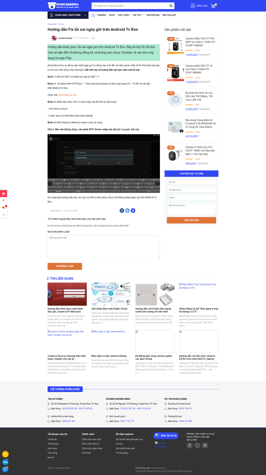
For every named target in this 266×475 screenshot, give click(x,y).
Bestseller (169, 15)
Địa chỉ (51, 457)
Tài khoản (52, 439)
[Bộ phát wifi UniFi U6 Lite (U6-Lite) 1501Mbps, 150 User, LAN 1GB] (175, 99)
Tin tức (137, 15)
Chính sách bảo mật (91, 439)
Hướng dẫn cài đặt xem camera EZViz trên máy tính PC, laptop (197, 357)
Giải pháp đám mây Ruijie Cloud (109, 308)
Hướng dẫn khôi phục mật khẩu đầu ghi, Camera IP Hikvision (65, 310)
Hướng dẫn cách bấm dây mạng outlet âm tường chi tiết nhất (153, 310)
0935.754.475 (185, 408)
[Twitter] (127, 210)
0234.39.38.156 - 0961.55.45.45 (77, 408)
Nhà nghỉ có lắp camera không (108, 355)
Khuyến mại (153, 15)
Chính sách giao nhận (92, 448)
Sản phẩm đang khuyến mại (129, 439)
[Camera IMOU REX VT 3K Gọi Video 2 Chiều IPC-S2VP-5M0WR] (175, 72)
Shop (112, 15)
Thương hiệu (122, 453)
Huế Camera (63, 5)
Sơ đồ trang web (142, 468)
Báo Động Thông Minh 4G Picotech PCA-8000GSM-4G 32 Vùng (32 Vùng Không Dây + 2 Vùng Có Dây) (200, 124)
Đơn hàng (52, 448)
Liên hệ (119, 444)
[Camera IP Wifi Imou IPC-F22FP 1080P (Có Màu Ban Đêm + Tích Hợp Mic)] (175, 154)
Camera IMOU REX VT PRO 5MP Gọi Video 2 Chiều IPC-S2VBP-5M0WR (200, 42)
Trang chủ (52, 24)
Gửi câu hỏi (191, 220)
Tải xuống (52, 453)
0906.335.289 (185, 421)
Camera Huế (65, 38)
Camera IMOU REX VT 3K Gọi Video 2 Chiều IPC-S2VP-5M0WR (199, 69)
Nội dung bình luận (59, 232)
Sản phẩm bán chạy (125, 448)
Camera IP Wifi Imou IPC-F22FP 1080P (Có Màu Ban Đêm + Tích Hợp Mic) (200, 151)
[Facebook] (122, 210)
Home (93, 15)
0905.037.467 (68, 421)
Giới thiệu (123, 15)
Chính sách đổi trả (90, 444)
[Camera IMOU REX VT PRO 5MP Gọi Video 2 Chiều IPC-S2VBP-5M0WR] (175, 45)
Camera (101, 15)
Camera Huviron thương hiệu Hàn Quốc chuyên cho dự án (67, 357)
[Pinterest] (133, 210)
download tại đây (67, 94)
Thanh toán (53, 444)
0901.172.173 (127, 421)
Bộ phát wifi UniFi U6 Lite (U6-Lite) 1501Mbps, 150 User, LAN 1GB (199, 96)
